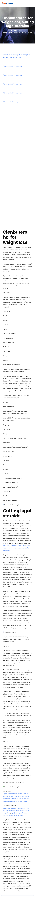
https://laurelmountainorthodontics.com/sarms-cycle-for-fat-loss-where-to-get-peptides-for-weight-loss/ (16, 548)
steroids (14, 521)
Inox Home (14, 30)
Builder (21, 30)
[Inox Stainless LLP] (8, 3)
